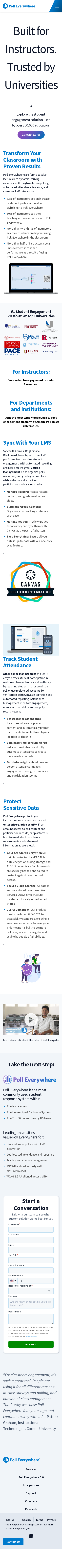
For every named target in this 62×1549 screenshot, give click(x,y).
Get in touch (31, 1344)
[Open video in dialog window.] (31, 1019)
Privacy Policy (31, 1336)
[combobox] (31, 1291)
